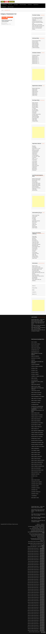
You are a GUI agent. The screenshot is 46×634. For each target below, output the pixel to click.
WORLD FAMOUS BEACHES (36, 418)
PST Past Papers (35, 109)
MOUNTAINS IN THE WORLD (36, 394)
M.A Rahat (34, 218)
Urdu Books (30, 4)
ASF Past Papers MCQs (36, 184)
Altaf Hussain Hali (35, 243)
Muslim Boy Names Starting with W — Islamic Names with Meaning (36, 584)
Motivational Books (35, 150)
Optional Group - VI (35, 62)
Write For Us (34, 294)
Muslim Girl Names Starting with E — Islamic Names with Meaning (36, 597)
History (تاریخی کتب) (35, 149)
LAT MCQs (34, 108)
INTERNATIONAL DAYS (35, 349)
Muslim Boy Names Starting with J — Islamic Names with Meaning (36, 563)
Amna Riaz (34, 217)
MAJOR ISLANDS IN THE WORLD (37, 440)
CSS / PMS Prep (4, 4)
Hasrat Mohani (34, 252)
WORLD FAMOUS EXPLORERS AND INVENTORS (37, 362)
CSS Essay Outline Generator (39, 525)
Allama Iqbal (34, 236)
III (38, 58)
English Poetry (34, 95)
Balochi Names (34, 278)
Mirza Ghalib (34, 239)
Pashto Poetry (34, 163)
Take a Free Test (10, 6)
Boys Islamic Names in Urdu (37, 269)
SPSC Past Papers (35, 45)
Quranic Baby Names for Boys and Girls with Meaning (37, 545)
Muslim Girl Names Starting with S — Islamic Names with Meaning (36, 620)
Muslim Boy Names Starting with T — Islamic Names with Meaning (36, 579)
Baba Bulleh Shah (35, 245)
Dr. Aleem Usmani (35, 256)
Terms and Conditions (40, 537)
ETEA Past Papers (35, 110)
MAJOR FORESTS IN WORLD (36, 424)
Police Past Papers (35, 186)
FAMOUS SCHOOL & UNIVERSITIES (37, 434)
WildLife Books (34, 152)
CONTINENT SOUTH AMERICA (36, 481)
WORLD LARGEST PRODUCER (36, 426)
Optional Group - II (35, 57)
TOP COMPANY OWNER (35, 450)
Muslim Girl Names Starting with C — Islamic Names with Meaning (36, 594)
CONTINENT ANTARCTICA (35, 491)
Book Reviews (3, 6)
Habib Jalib (34, 254)
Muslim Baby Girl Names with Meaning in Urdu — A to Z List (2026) (38, 326)
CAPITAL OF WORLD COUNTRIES (37, 366)
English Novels (34, 90)
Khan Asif (33, 225)
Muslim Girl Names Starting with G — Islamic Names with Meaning (36, 601)
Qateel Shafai (34, 258)
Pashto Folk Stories (35, 165)
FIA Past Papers (35, 182)
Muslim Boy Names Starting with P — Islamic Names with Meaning (36, 573)
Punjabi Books (34, 166)
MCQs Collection (35, 102)
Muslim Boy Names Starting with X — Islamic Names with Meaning (36, 586)
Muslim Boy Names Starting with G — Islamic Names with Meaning (36, 558)
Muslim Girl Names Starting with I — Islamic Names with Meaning (36, 604)
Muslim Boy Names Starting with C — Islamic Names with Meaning (36, 552)
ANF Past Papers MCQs (36, 183)
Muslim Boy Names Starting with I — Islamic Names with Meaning (36, 561)
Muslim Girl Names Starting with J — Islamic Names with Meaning (36, 606)
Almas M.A (34, 223)
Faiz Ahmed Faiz (35, 240)
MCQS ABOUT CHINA (35, 497)
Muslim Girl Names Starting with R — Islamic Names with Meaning (36, 619)
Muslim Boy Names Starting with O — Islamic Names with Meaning (36, 571)
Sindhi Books (34, 167)
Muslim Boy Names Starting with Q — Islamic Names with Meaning (36, 575)
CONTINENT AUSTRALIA (35, 487)
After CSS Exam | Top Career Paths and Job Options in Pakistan (38, 330)
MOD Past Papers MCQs (36, 178)
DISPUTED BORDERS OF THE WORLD (37, 396)
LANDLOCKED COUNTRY (35, 390)
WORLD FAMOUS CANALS (35, 452)
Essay (43, 527)
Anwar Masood (34, 248)
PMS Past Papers (35, 41)
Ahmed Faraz (34, 237)
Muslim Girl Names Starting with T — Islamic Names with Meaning (36, 622)
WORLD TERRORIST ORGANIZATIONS (37, 466)
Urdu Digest (34, 147)
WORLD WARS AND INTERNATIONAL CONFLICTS (37, 388)
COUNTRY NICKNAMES (35, 364)
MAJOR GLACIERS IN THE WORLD (37, 444)
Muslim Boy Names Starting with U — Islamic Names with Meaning (36, 581)
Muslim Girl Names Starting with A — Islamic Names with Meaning (36, 591)
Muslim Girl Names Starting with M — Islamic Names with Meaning (36, 611)
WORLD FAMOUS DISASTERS (36, 392)
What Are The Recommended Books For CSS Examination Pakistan (37, 28)
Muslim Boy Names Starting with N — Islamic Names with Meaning (36, 570)
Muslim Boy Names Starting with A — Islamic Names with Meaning (36, 548)
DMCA (33, 289)
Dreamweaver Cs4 (9, 17)
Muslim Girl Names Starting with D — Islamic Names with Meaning (36, 596)
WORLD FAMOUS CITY (35, 428)
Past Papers (16, 4)
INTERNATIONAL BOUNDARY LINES (37, 442)
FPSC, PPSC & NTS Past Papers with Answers (37, 528)
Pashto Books (34, 162)
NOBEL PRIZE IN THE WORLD (36, 398)
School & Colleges (23, 4)
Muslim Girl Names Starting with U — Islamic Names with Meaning (36, 624)
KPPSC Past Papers (35, 44)
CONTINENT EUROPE (35, 485)
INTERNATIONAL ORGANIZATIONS (37, 406)
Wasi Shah (34, 238)
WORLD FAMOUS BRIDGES (35, 420)
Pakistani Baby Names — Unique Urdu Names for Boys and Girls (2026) (37, 320)
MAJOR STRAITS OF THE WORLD (37, 436)
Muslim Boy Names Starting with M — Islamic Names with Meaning (36, 568)
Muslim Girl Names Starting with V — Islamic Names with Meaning (36, 625)
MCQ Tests (10, 4)
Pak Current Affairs (35, 117)
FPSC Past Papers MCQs (36, 40)
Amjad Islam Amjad (35, 242)
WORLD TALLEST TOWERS (35, 386)
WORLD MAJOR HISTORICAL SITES (37, 470)
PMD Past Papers (35, 107)
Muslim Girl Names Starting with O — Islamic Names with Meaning (36, 614)
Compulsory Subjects (36, 55)
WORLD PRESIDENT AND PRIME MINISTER (36, 354)
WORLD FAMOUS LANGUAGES (36, 456)
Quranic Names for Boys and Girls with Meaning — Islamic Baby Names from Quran (38, 323)
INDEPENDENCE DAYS (35, 351)
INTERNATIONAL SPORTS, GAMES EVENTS (37, 382)
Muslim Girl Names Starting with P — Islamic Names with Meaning (36, 616)
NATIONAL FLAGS (34, 370)
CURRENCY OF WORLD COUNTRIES (37, 376)
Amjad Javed (34, 224)
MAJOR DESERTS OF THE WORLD (37, 422)
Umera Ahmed (34, 216)
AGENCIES (33, 360)
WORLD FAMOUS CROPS (35, 454)
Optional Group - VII (35, 63)
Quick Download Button (40, 536)
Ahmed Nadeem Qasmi (36, 246)
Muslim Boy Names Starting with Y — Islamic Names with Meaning (36, 588)
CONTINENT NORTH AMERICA (36, 483)
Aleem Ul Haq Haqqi (35, 215)
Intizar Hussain (34, 227)
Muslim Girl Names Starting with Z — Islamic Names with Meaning (37, 632)
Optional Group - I (35, 56)
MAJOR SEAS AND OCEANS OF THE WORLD (37, 411)
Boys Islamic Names (35, 274)
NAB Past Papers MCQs (36, 185)
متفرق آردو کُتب (34, 160)
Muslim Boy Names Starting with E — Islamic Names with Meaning (36, 555)
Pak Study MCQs (35, 115)
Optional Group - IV (35, 59)
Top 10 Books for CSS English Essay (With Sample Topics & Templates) (37, 18)
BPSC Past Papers (35, 46)
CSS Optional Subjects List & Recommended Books (36, 526)
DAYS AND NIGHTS (34, 380)
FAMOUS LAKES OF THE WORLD (36, 416)
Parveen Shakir (34, 247)
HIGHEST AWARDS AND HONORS (37, 432)
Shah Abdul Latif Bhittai (36, 244)
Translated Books (35, 151)
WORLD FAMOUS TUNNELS (36, 400)
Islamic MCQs (34, 119)
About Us (33, 285)
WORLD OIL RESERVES (35, 356)
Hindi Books (34, 170)
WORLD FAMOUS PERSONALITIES (37, 462)
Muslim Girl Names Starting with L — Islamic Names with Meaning (36, 609)
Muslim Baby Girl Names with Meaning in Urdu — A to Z (36, 543)
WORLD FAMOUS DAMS (35, 412)
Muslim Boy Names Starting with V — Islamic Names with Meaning (36, 583)
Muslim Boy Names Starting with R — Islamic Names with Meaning (36, 576)
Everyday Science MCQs (36, 114)
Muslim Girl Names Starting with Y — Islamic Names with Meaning (36, 630)
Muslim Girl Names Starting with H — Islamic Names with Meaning (36, 602)
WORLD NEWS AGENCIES (35, 384)
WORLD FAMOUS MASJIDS (36, 458)
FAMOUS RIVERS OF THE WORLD (37, 414)
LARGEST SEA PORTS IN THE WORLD (37, 446)
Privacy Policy (34, 287)
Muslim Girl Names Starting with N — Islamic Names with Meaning (36, 612)
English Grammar (35, 91)
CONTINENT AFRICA (34, 493)
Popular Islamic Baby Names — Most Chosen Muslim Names (36, 547)
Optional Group (35, 58)
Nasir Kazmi (34, 250)
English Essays (34, 89)
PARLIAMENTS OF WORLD (35, 402)
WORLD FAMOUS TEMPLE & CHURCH (37, 460)
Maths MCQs (34, 111)
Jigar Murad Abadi (35, 253)
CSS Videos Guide (35, 527)
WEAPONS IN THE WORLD (35, 358)
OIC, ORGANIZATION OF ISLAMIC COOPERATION (37, 408)
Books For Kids (34, 265)
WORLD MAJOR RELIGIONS (36, 468)
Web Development (4, 18)
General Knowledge (35, 116)
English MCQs (34, 118)
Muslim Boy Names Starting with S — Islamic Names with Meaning (36, 578)
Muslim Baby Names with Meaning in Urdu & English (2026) (36, 532)
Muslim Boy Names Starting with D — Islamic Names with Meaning (36, 553)
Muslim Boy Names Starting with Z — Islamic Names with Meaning (36, 589)
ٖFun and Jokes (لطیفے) (36, 156)
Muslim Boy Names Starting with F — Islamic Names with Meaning (36, 556)
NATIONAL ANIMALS (34, 372)
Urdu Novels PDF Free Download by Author (37, 538)
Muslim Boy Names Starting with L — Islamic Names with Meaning (36, 566)
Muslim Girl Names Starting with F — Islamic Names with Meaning (36, 599)
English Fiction (34, 92)
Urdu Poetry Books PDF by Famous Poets (37, 539)
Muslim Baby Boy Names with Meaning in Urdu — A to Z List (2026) (38, 328)
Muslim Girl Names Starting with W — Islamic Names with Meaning (36, 627)
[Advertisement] (38, 74)
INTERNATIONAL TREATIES (36, 438)
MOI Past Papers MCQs (36, 179)
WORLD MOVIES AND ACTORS (36, 464)
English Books (36, 4)
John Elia (33, 251)
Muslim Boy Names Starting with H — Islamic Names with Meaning (36, 560)
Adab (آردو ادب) (34, 158)
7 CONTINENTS (34, 495)
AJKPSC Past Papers (35, 47)
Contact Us (42, 524)
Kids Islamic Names (35, 270)
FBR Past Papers (35, 103)
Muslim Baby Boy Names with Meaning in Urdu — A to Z (36, 542)
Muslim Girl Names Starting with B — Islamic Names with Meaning (36, 593)
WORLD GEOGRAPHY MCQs (36, 472)
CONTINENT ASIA (34, 489)
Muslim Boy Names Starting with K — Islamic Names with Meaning (36, 565)
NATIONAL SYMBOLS (35, 374)
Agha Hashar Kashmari (36, 220)
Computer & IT (4, 17)
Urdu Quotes (34, 159)
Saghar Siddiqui (35, 255)
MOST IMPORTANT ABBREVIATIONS (37, 430)
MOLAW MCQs (34, 190)
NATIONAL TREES (34, 368)
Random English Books (36, 88)
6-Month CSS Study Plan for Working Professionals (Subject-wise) (37, 22)
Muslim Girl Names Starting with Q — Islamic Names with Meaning (36, 617)
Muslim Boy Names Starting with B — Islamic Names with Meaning (36, 550)
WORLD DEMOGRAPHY (35, 448)
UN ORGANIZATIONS (34, 404)
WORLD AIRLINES (34, 378)
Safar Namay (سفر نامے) (36, 148)
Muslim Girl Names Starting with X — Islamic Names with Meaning (36, 629)
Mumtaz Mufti (34, 226)
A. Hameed (34, 219)
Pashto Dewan (34, 164)
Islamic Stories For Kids (36, 266)
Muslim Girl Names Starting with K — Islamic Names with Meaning (36, 607)
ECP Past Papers (35, 106)
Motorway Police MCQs (36, 187)
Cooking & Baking (35, 155)
